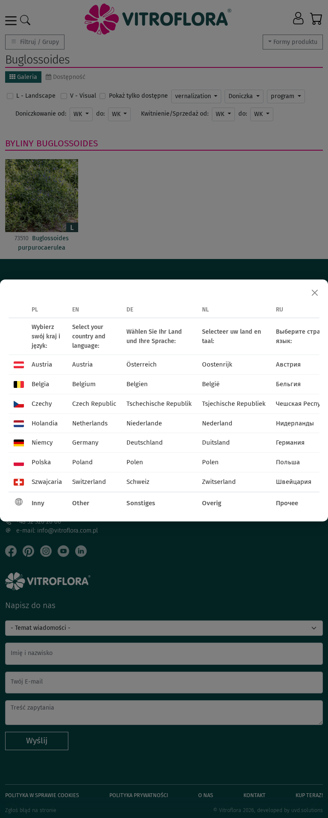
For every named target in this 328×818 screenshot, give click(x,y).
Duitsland (216, 442)
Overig (211, 503)
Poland (82, 462)
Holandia (45, 423)
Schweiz (137, 482)
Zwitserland (219, 482)
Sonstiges (140, 503)
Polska (41, 462)
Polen (134, 462)
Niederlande (144, 423)
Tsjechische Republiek (234, 404)
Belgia (40, 384)
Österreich (141, 364)
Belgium (84, 384)
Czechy (42, 404)
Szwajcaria (47, 482)
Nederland (217, 423)
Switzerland (89, 482)
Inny (38, 503)
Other (80, 503)
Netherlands (90, 423)
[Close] (314, 292)
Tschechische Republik (159, 404)
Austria (42, 364)
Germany (85, 442)
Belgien (137, 384)
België (211, 384)
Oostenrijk (217, 364)
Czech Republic (94, 404)
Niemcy (42, 442)
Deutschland (144, 442)
